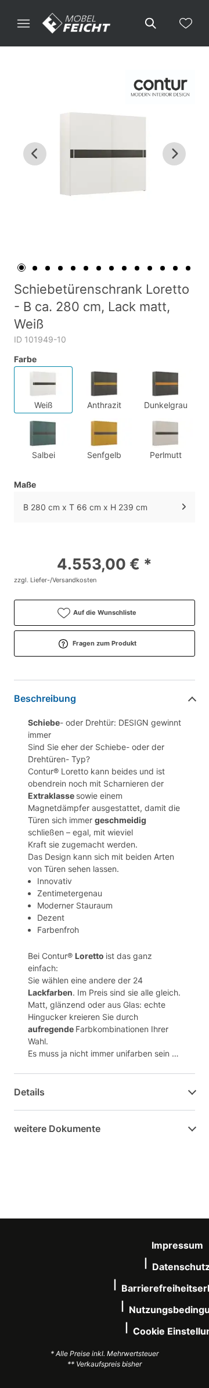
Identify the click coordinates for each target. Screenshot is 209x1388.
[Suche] (149, 23)
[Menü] (23, 23)
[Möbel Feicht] (76, 23)
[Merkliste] (185, 23)
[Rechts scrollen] (174, 153)
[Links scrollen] (34, 153)
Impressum (177, 1245)
